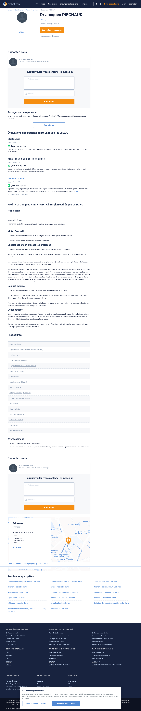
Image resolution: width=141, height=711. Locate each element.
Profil (18, 564)
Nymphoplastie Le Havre (60, 603)
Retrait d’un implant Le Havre (105, 598)
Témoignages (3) (30, 564)
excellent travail (16, 178)
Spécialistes (52, 4)
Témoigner (44, 20)
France (28, 10)
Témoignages (86, 4)
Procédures (40, 4)
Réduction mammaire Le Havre (63, 598)
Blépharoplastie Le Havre (17, 587)
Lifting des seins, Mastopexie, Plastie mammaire (107, 664)
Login (124, 4)
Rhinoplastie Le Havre (59, 608)
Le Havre (35, 10)
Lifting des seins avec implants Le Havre (66, 581)
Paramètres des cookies (36, 703)
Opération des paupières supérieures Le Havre (111, 603)
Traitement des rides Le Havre (105, 581)
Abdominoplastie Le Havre (18, 592)
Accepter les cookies (66, 703)
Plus (78, 191)
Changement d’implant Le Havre (106, 592)
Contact (11, 564)
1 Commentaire (14, 194)
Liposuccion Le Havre (16, 598)
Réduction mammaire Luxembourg (59, 644)
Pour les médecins (111, 4)
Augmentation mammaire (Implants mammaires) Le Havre (27, 609)
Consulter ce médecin (52, 30)
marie (9, 142)
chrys (9, 182)
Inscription (133, 4)
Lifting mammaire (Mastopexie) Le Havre (24, 581)
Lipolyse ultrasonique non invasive (59, 664)
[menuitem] (40, 4)
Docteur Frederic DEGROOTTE (15, 636)
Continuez (49, 101)
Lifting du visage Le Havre (18, 603)
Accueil (10, 10)
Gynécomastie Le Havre (60, 587)
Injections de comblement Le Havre (64, 592)
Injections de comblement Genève (59, 636)
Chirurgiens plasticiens (69, 4)
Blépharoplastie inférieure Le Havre (107, 587)
